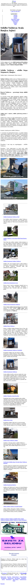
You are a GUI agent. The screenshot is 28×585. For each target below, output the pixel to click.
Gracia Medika (23, 576)
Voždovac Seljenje (5, 518)
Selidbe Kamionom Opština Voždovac (12, 261)
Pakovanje (15, 21)
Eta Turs (9, 576)
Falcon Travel (15, 576)
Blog (15, 24)
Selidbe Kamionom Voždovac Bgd (11, 216)
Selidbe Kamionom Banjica (9, 484)
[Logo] (14, 1)
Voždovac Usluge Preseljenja (19, 520)
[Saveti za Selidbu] (14, 551)
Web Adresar (16, 579)
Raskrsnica (23, 578)
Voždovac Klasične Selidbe (7, 520)
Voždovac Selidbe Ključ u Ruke (16, 518)
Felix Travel (3, 576)
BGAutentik (23, 573)
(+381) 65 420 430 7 (15, 11)
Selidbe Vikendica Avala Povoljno (11, 396)
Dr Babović (3, 578)
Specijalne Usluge (15, 19)
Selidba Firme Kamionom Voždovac (11, 304)
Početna (15, 15)
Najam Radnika (15, 20)
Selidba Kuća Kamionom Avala (10, 282)
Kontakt (15, 16)
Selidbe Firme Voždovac (9, 326)
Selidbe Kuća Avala (7, 420)
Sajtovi (3, 579)
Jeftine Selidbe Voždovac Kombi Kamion (12, 506)
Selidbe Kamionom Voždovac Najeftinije (12, 350)
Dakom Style (11, 578)
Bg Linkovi (17, 578)
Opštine (15, 23)
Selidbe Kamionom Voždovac (10, 371)
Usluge (15, 18)
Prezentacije (8, 579)
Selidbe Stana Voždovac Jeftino (10, 440)
